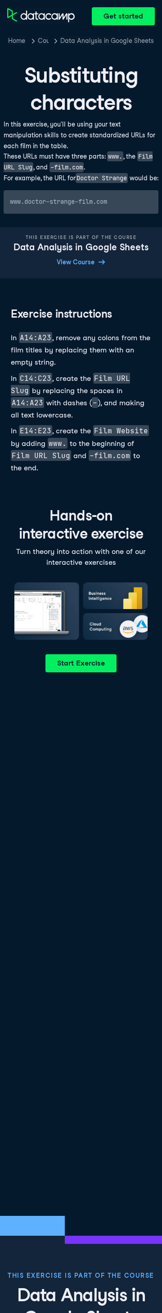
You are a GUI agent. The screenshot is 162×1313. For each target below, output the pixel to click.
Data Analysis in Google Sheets (107, 40)
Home (16, 40)
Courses (43, 40)
